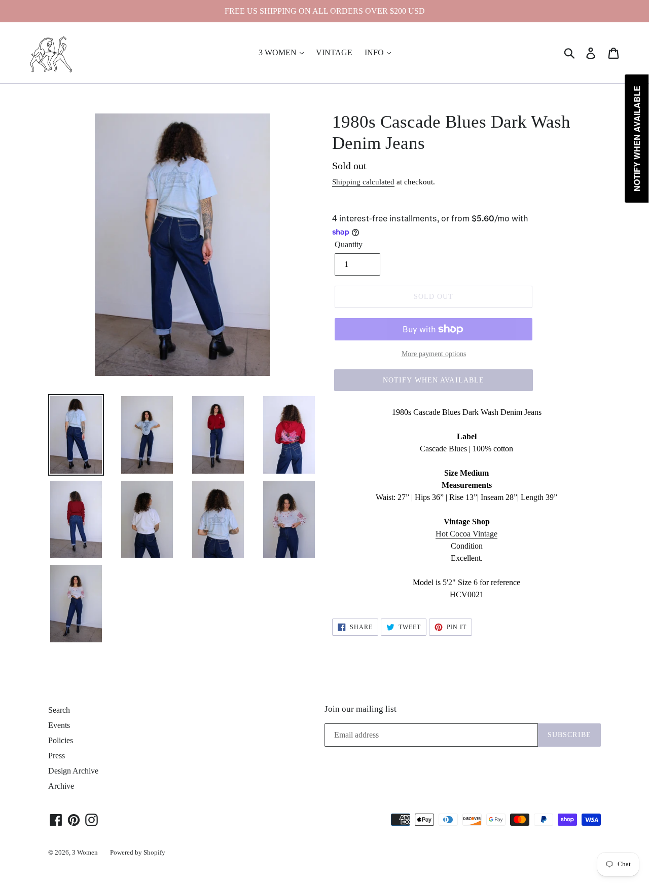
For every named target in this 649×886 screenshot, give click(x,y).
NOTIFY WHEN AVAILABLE (434, 380)
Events (59, 725)
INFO (375, 52)
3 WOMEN (279, 52)
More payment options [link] (434, 354)
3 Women (85, 852)
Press (56, 755)
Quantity (349, 244)
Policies (60, 740)
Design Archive (73, 770)
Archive (61, 786)
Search (59, 710)
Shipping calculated (363, 182)
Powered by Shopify (137, 852)
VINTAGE (334, 52)
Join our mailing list (360, 709)
